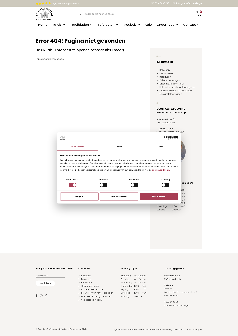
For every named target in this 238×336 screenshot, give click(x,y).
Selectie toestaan (119, 196)
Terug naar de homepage (50, 59)
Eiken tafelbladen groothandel (175, 90)
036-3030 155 (162, 3)
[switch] (103, 185)
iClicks (84, 329)
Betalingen (165, 76)
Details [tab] (119, 146)
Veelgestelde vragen (170, 94)
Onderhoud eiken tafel (171, 83)
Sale (148, 25)
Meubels (129, 25)
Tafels (57, 25)
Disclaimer (178, 329)
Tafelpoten (106, 25)
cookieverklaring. (161, 170)
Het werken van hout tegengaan (176, 87)
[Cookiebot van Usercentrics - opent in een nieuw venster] (166, 138)
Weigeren (79, 196)
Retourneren (166, 73)
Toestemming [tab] (77, 146)
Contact (189, 25)
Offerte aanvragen (169, 80)
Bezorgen (164, 70)
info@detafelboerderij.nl (189, 3)
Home (43, 25)
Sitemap (141, 329)
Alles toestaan (158, 196)
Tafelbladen (79, 25)
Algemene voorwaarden (124, 329)
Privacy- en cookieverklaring (159, 329)
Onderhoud (166, 25)
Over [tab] (160, 146)
